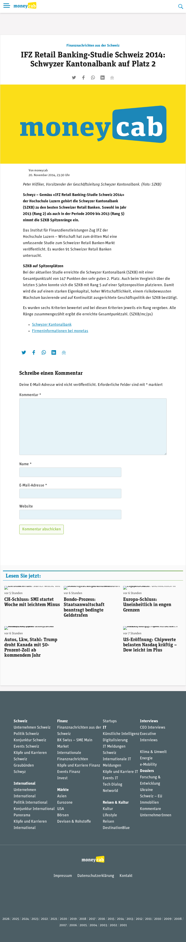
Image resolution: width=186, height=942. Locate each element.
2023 (35, 919)
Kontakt (126, 876)
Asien (61, 796)
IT (104, 728)
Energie (146, 758)
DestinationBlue (116, 828)
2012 (139, 919)
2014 (120, 919)
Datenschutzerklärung (95, 876)
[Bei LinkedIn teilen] (102, 77)
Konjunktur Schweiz (30, 740)
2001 (123, 925)
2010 (157, 919)
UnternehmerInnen (155, 815)
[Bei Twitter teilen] (74, 77)
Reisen (108, 822)
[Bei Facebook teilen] (83, 77)
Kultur (108, 809)
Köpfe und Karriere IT (120, 772)
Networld (110, 791)
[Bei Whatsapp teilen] (93, 77)
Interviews (149, 721)
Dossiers (147, 771)
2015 (111, 919)
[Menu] (7, 6)
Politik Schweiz (26, 734)
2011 (148, 919)
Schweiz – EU (151, 796)
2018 (82, 919)
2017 (92, 919)
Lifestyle (110, 815)
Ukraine (146, 790)
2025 (15, 919)
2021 (54, 919)
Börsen (63, 815)
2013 (130, 919)
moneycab (41, 170)
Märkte (63, 790)
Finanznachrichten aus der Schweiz (93, 45)
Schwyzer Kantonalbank (51, 325)
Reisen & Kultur (116, 803)
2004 (93, 925)
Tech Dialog (112, 784)
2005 (83, 925)
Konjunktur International (34, 809)
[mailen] (112, 77)
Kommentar (30, 395)
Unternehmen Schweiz (32, 728)
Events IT (110, 778)
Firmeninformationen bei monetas (60, 331)
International (24, 784)
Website (26, 506)
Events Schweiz (26, 746)
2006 (73, 925)
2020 (63, 919)
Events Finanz (68, 772)
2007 (63, 925)
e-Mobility (148, 765)
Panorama (22, 815)
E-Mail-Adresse (33, 485)
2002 (113, 925)
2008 (178, 919)
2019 (73, 919)
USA (60, 809)
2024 (25, 919)
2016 (101, 919)
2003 (103, 925)
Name (25, 464)
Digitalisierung (115, 740)
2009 (167, 919)
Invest (62, 778)
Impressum (63, 876)
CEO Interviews (152, 728)
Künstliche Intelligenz (121, 734)
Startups (110, 721)
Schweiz (20, 721)
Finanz (62, 721)
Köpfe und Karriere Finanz (78, 765)
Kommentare (150, 809)
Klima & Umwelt (153, 752)
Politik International (30, 803)
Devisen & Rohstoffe (74, 822)
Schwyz (20, 772)
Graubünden (24, 765)
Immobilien (149, 803)
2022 (44, 919)
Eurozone (65, 803)
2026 (6, 919)
